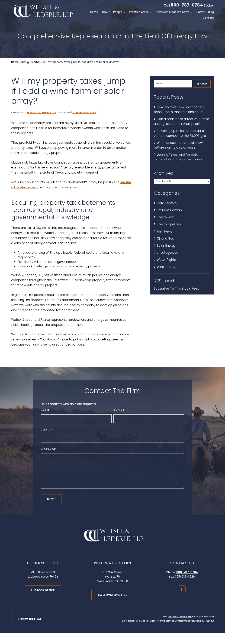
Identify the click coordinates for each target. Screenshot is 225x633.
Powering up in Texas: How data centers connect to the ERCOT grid (180, 133)
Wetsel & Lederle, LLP (41, 112)
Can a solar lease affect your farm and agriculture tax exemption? (181, 121)
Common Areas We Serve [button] (172, 12)
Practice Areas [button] (139, 12)
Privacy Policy (155, 620)
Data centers (167, 203)
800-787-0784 (187, 5)
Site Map (141, 620)
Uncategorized (167, 252)
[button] (221, 607)
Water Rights (166, 260)
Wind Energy (166, 267)
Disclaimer (128, 620)
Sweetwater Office (112, 595)
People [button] (117, 12)
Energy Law (165, 217)
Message (48, 449)
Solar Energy (166, 245)
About (106, 12)
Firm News (164, 231)
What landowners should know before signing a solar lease (178, 145)
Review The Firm (29, 619)
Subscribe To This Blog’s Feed (176, 288)
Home (94, 12)
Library (201, 12)
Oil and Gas (165, 238)
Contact (208, 18)
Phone (119, 410)
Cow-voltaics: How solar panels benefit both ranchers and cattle (179, 109)
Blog (211, 12)
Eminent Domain (169, 210)
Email (47, 430)
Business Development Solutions (182, 620)
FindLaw (209, 620)
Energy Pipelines (84, 112)
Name (45, 410)
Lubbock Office (42, 590)
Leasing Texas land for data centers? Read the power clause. (178, 156)
